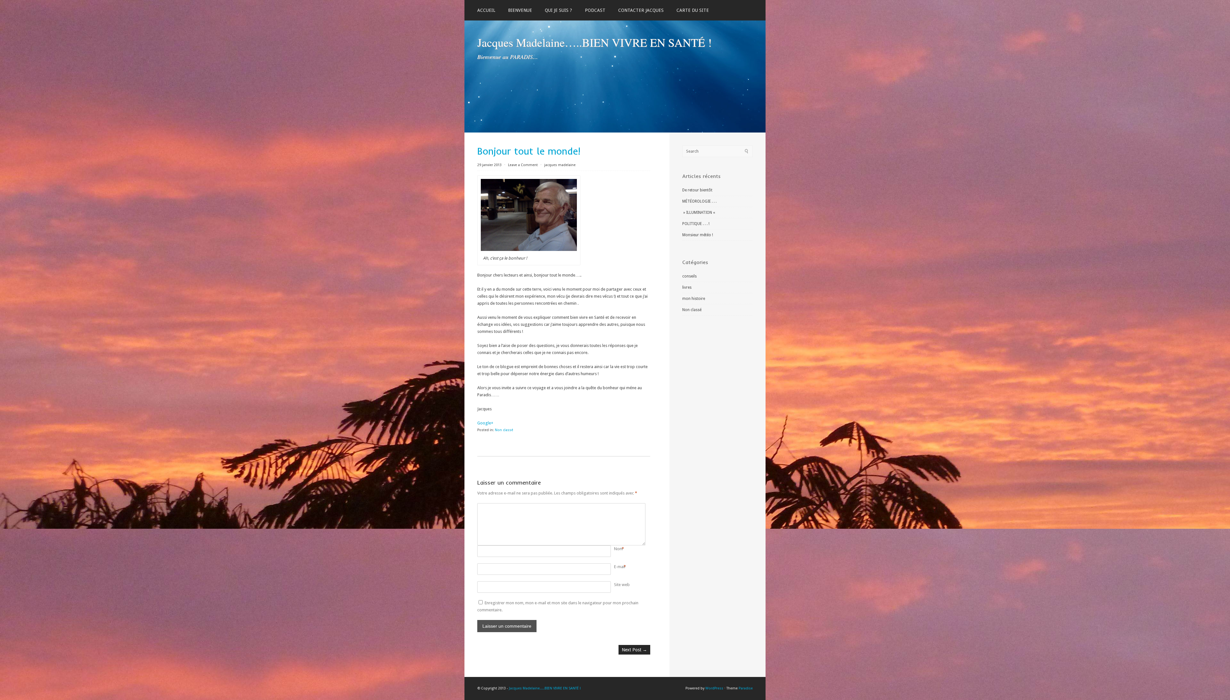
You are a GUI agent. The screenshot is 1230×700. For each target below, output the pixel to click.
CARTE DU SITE (692, 10)
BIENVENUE (520, 10)
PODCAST (595, 10)
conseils (689, 276)
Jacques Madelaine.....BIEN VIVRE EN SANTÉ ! (545, 688)
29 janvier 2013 (490, 165)
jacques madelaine (560, 165)
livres (687, 287)
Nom (618, 548)
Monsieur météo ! (697, 235)
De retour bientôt (697, 190)
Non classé (504, 430)
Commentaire (615, 506)
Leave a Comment (523, 165)
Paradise (746, 688)
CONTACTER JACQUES (641, 10)
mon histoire (693, 298)
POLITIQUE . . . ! (695, 223)
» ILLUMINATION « (699, 212)
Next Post (634, 649)
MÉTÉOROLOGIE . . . (699, 201)
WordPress (714, 688)
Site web (622, 584)
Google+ (485, 423)
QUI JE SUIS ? (558, 10)
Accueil (486, 10)
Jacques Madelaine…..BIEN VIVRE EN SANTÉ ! (594, 42)
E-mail (619, 566)
